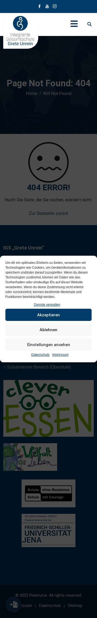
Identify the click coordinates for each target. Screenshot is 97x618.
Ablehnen (48, 329)
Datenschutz (40, 355)
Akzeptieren (48, 315)
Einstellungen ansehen (48, 344)
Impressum (60, 355)
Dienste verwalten (47, 305)
